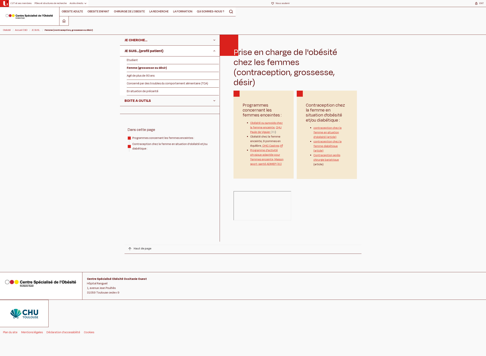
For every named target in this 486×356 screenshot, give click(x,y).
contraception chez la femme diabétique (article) (327, 146)
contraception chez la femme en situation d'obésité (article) (327, 132)
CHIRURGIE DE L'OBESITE (129, 11)
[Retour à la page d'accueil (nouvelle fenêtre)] (5, 3)
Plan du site (10, 332)
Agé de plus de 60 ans (141, 76)
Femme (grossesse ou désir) (147, 68)
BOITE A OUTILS (138, 100)
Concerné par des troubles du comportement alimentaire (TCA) (167, 83)
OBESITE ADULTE (72, 11)
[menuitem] (21, 3)
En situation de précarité (142, 91)
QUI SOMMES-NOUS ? (210, 11)
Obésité (7, 30)
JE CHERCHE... (136, 40)
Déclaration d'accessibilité (63, 332)
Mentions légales (32, 332)
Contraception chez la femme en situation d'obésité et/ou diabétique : (169, 146)
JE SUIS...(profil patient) (144, 50)
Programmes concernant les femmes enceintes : (163, 138)
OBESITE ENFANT (98, 11)
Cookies (89, 332)
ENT (481, 3)
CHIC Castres (270, 146)
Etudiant (132, 60)
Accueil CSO (21, 30)
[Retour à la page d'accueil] (29, 16)
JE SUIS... (36, 30)
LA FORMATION (182, 11)
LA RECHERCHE (159, 11)
